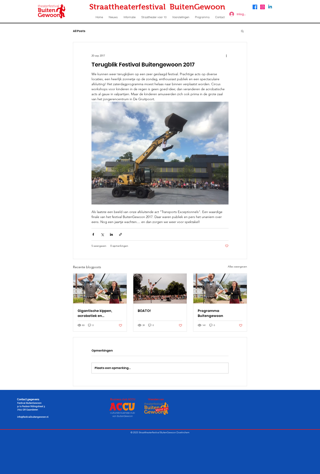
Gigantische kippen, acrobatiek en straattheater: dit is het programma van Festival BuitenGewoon (99, 313)
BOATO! (144, 310)
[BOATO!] (160, 289)
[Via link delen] (120, 234)
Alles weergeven (237, 266)
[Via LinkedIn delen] (111, 234)
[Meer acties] (226, 55)
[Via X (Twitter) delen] (102, 234)
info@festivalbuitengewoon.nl (33, 417)
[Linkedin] (270, 7)
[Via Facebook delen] (93, 234)
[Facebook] (255, 7)
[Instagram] (262, 7)
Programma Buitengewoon (210, 313)
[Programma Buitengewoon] (220, 289)
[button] (242, 30)
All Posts (79, 31)
